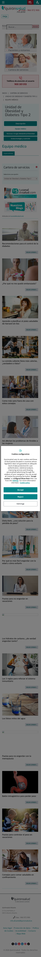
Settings (20, 504)
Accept (20, 490)
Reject (21, 497)
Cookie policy (25, 482)
